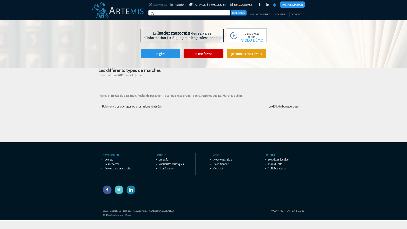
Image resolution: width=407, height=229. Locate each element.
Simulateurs (243, 4)
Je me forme (203, 54)
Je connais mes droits (246, 54)
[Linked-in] (131, 190)
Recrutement (221, 164)
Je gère (160, 54)
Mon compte (160, 4)
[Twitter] (119, 190)
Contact (297, 14)
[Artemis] (118, 16)
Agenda (180, 4)
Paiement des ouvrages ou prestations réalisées (130, 106)
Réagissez (281, 14)
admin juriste (134, 75)
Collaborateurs (277, 168)
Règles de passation (123, 95)
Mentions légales (278, 159)
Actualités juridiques (210, 4)
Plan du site (275, 164)
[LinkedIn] (267, 5)
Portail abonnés (292, 4)
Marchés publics (211, 95)
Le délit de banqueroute (285, 106)
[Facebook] (107, 190)
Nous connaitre (260, 14)
